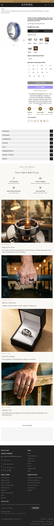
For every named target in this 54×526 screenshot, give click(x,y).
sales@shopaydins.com (9, 464)
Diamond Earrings (32, 456)
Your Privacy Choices (47, 524)
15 (43, 76)
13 (46, 72)
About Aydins (31, 488)
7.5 (50, 65)
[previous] (10, 45)
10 (46, 69)
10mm (30, 59)
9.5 (42, 69)
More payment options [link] (40, 90)
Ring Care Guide (5, 482)
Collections (31, 458)
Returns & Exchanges (7, 493)
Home (2, 9)
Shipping (3, 490)
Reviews (30, 490)
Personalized (31, 461)
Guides (29, 463)
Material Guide (5, 488)
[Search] (46, 5)
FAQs (2, 495)
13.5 (30, 76)
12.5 (42, 72)
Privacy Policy (49, 521)
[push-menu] (2, 4)
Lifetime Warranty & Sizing (35, 477)
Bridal (29, 471)
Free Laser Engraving (33, 480)
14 (34, 76)
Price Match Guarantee (34, 482)
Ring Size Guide (32, 468)
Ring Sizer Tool (5, 480)
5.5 (33, 65)
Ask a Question (32, 117)
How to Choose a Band (7, 485)
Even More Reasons (33, 485)
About (29, 466)
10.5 (51, 69)
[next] (17, 45)
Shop (29, 453)
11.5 (33, 72)
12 (37, 72)
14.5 (39, 76)
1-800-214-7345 (7, 460)
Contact (3, 498)
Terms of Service (35, 524)
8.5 (33, 69)
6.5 (42, 65)
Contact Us (44, 519)
